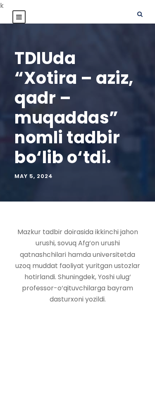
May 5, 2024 (33, 176)
